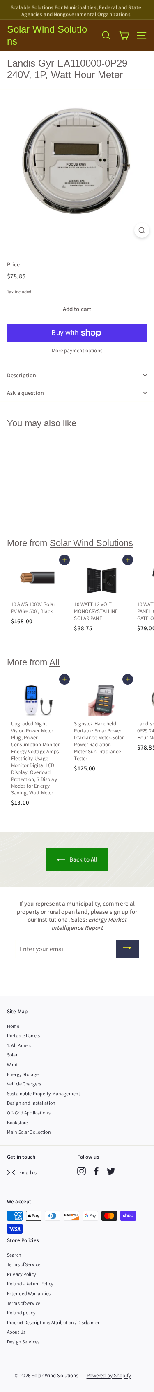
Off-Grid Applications (29, 1113)
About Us (16, 1332)
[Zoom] (141, 230)
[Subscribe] (127, 949)
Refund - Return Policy (30, 1283)
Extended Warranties (29, 1293)
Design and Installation (31, 1103)
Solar (12, 1055)
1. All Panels (19, 1045)
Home (13, 1026)
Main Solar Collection (29, 1132)
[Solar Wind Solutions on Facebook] (96, 1171)
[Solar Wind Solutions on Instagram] (81, 1171)
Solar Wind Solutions (47, 35)
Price (13, 264)
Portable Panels (23, 1035)
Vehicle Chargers (24, 1084)
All (54, 662)
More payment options (77, 350)
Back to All (83, 859)
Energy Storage (23, 1074)
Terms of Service (23, 1264)
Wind (12, 1064)
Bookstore (17, 1122)
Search (14, 1255)
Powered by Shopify (109, 1375)
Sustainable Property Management (43, 1093)
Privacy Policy (21, 1274)
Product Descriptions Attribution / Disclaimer (53, 1322)
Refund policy (21, 1312)
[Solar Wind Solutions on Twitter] (111, 1171)
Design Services (23, 1341)
